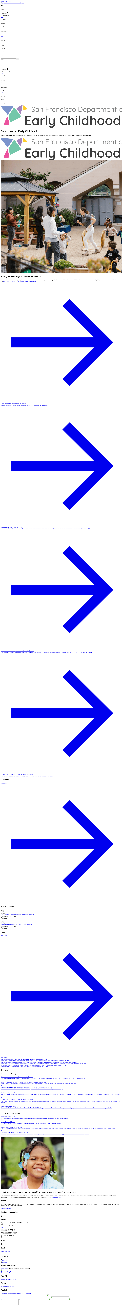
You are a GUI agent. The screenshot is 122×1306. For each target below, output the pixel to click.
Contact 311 (21, 1293)
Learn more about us (6, 1208)
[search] (17, 59)
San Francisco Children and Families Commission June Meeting (17, 924)
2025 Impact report (57, 1197)
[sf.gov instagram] (4, 1272)
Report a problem (13, 1293)
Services (3, 1279)
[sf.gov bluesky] (10, 1272)
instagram (4, 1262)
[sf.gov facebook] (2, 1272)
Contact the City (5, 1293)
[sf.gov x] (8, 1272)
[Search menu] (61, 54)
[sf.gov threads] (6, 1272)
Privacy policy (4, 1286)
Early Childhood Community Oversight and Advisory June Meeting (18, 914)
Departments (8, 1279)
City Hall (16, 1279)
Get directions (6, 1227)
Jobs (2, 17)
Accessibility (28, 1293)
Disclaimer (11, 1286)
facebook (4, 1260)
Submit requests (5, 1268)
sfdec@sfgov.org (5, 1251)
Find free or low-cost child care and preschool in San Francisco (19, 281)
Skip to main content (6, 1)
